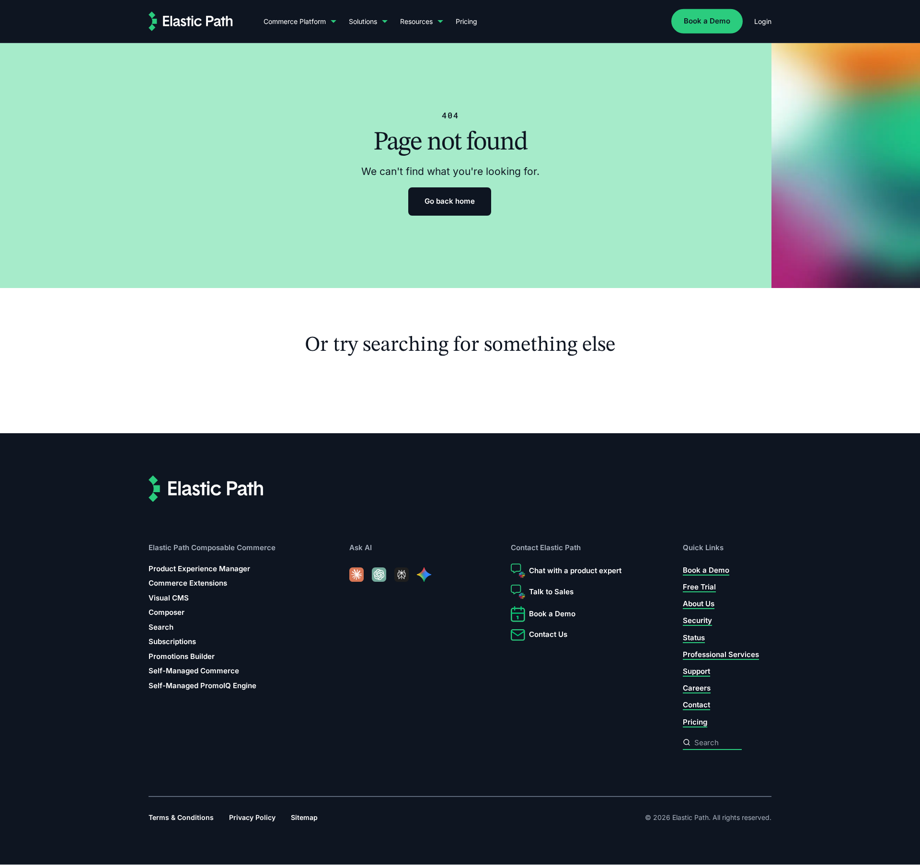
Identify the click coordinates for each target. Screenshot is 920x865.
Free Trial (699, 586)
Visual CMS (169, 597)
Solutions (363, 21)
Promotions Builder (182, 656)
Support (696, 671)
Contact (696, 705)
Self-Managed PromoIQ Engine (202, 685)
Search (161, 627)
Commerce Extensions (188, 583)
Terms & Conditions (181, 817)
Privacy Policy (252, 817)
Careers (697, 688)
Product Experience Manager (199, 568)
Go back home (450, 201)
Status (694, 637)
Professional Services (721, 654)
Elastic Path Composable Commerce (212, 548)
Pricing (466, 21)
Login (762, 21)
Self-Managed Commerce (194, 671)
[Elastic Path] (191, 21)
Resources (416, 21)
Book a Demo (707, 20)
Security (697, 620)
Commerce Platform (295, 21)
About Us (698, 604)
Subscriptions (172, 641)
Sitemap (304, 817)
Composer (166, 612)
